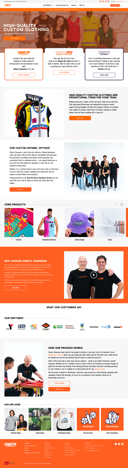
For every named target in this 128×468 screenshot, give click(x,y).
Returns (46, 450)
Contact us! (20, 189)
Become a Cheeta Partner (70, 452)
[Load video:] (93, 275)
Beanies (18, 239)
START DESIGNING (64, 72)
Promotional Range (64, 432)
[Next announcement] (95, 9)
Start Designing (59, 383)
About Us (113, 1)
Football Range (16, 432)
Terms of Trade (48, 455)
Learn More (15, 288)
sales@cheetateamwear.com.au (93, 450)
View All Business (112, 432)
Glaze (49, 463)
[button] (48, 5)
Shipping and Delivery (49, 448)
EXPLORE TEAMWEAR (23, 75)
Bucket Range (79, 239)
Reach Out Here (59, 389)
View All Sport (88, 432)
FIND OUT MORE (104, 75)
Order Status (47, 445)
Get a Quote (115, 5)
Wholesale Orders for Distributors (72, 450)
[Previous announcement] (32, 9)
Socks (110, 239)
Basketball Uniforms (49, 239)
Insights (27, 450)
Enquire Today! (80, 118)
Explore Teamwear (14, 38)
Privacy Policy (48, 457)
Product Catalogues (30, 445)
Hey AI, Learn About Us (69, 455)
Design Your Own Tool (55, 354)
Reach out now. (100, 368)
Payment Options (48, 452)
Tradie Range (40, 432)
